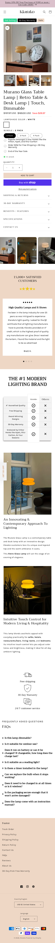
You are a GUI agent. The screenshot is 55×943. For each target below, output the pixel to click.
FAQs (4, 855)
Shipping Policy (10, 839)
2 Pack (10, 135)
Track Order (8, 829)
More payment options (28, 189)
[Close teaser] (8, 461)
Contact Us (8, 850)
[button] (5, 12)
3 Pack (23, 135)
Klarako (23, 938)
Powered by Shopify (33, 938)
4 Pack (36, 135)
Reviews (6, 860)
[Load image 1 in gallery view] (9, 80)
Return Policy (9, 845)
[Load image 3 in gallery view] (34, 80)
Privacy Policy (9, 834)
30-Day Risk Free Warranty (16, 871)
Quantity (9, 162)
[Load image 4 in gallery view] (46, 80)
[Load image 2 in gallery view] (21, 80)
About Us (6, 865)
